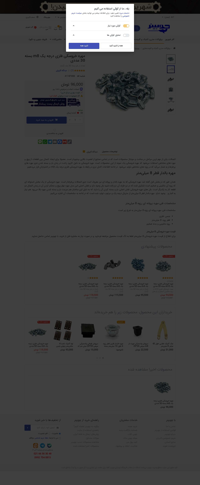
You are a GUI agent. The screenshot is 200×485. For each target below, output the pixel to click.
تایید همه (84, 45)
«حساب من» (124, 13)
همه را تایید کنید (116, 45)
